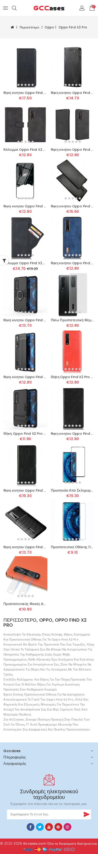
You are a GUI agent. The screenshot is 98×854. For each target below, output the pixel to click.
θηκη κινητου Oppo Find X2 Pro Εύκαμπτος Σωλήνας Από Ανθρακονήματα (25, 547)
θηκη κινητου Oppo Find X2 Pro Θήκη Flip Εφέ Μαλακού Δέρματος (73, 149)
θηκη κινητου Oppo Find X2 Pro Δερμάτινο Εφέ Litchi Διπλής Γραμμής (25, 377)
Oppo (49, 27)
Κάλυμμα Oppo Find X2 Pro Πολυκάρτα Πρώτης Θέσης (25, 263)
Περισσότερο (29, 27)
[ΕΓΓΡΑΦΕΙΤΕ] (86, 814)
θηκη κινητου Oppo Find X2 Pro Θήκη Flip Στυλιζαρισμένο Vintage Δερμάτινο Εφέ (73, 433)
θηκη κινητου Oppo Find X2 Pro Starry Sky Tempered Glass (25, 206)
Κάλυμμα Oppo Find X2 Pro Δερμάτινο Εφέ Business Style (25, 149)
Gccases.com (34, 843)
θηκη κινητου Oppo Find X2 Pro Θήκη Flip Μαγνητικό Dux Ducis (73, 206)
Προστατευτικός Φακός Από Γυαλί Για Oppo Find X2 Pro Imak (25, 604)
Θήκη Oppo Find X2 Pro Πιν (25, 433)
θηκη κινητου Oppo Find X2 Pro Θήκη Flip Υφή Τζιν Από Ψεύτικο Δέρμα (73, 92)
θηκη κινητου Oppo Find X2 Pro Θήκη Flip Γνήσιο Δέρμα (25, 490)
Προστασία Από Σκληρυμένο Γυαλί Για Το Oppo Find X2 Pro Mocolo (73, 490)
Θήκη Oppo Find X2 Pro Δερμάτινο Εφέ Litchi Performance (73, 377)
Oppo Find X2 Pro (73, 27)
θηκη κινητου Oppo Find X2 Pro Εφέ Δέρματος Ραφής (73, 263)
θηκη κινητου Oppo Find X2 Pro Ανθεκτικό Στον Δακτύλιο (25, 320)
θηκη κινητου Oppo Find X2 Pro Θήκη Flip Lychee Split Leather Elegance (25, 92)
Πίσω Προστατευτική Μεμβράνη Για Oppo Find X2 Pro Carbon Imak (73, 320)
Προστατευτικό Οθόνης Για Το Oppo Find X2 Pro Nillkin (73, 547)
